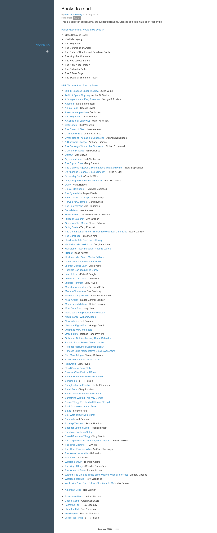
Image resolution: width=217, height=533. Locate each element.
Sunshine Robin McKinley (78, 432)
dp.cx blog (43, 45)
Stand (68, 410)
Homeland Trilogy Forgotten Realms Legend (88, 248)
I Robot (68, 253)
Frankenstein (72, 214)
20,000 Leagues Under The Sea (82, 91)
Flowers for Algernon (76, 201)
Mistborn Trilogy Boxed (77, 295)
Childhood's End (73, 133)
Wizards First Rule (74, 478)
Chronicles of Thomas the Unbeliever (84, 137)
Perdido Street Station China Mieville (84, 342)
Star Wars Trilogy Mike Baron (80, 414)
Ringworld (70, 363)
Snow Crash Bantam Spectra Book (83, 393)
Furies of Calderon (74, 218)
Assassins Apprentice (76, 112)
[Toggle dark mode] (47, 51)
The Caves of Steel (75, 129)
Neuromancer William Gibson (80, 316)
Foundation (71, 210)
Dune (68, 184)
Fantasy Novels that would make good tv (82, 29)
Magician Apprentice (76, 287)
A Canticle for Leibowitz (77, 120)
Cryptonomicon (73, 159)
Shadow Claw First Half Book (80, 372)
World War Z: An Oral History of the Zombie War (90, 483)
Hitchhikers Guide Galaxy (78, 244)
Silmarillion (71, 380)
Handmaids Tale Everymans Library (83, 240)
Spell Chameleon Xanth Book (80, 406)
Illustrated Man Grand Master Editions (84, 257)
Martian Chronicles (75, 291)
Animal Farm (71, 108)
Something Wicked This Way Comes (84, 397)
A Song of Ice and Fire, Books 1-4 (82, 99)
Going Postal (72, 227)
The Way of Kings (74, 466)
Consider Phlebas (74, 150)
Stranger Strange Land (77, 427)
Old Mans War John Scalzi (79, 329)
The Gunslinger (73, 235)
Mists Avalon (71, 299)
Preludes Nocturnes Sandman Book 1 (85, 346)
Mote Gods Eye (73, 308)
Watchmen (70, 457)
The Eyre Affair (73, 193)
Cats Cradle (71, 125)
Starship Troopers (74, 423)
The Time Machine (75, 444)
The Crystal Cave (74, 163)
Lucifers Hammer (74, 282)
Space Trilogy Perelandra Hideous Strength (88, 402)
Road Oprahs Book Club (78, 368)
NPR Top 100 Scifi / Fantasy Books (79, 85)
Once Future (71, 333)
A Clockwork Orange (76, 142)
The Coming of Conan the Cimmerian (84, 146)
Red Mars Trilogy (74, 355)
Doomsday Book (73, 176)
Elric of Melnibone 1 (75, 189)
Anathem (69, 103)
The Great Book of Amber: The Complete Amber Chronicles (96, 231)
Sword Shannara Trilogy (77, 436)
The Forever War (74, 206)
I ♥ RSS (116, 529)
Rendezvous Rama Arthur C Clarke (83, 359)
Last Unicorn (71, 274)
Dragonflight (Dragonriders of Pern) (83, 180)
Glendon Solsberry (73, 14)
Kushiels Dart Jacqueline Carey (81, 270)
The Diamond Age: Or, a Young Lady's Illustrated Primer (94, 167)
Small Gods (71, 389)
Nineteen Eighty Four (76, 325)
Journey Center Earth (76, 265)
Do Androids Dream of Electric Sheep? (85, 172)
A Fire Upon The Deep (77, 197)
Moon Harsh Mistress (76, 304)
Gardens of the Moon (76, 223)
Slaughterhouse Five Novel (79, 385)
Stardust (69, 419)
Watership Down (73, 461)
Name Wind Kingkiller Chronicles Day (85, 312)
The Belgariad (72, 116)
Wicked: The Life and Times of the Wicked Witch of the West (96, 474)
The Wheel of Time (75, 470)
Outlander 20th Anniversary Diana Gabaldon (88, 338)
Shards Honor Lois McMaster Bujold (84, 376)
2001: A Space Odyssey (77, 95)
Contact (69, 154)
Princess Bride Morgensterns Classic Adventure (90, 351)
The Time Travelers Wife (78, 449)
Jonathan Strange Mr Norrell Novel (83, 261)
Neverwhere (71, 321)
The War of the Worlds (76, 453)
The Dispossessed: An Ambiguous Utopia (87, 440)
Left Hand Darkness (75, 278)
